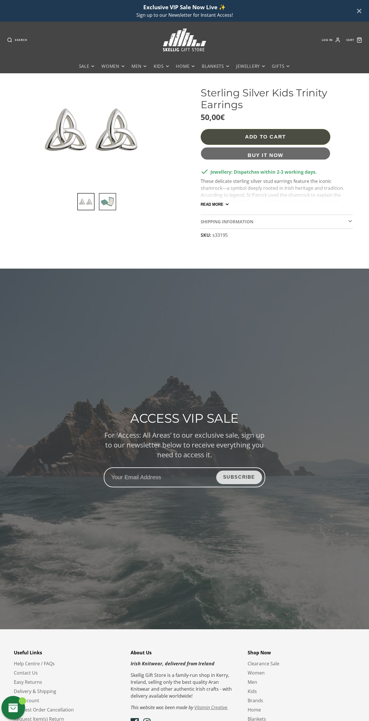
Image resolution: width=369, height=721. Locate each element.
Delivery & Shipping (35, 691)
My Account (26, 700)
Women (110, 66)
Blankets (213, 66)
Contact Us (26, 673)
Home (182, 66)
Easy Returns (28, 682)
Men (136, 66)
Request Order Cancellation (44, 710)
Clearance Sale (263, 663)
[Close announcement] (359, 11)
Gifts (278, 66)
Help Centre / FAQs (34, 663)
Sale (84, 66)
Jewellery (248, 66)
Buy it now (265, 155)
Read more (212, 204)
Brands (255, 700)
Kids (159, 66)
